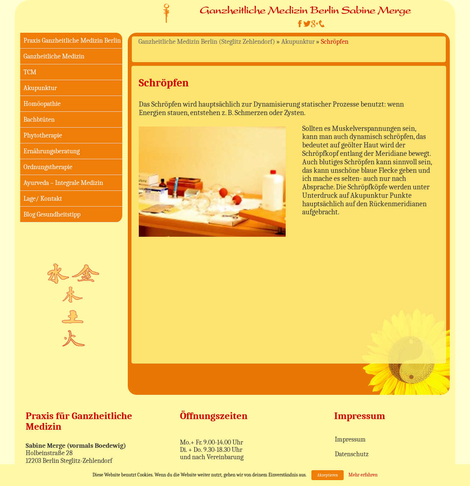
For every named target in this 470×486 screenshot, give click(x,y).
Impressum (350, 439)
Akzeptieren (327, 475)
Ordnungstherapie (48, 167)
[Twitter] (307, 23)
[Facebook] (299, 23)
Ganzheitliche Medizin (54, 56)
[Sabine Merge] (166, 13)
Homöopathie (42, 104)
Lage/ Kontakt (43, 199)
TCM (30, 72)
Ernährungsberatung (52, 151)
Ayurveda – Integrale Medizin (63, 183)
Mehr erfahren (362, 475)
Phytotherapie (43, 135)
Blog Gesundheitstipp (52, 214)
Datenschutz (352, 454)
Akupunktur (40, 88)
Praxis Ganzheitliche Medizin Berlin (72, 40)
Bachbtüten (39, 120)
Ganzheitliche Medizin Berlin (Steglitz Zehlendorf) (206, 42)
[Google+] (314, 23)
